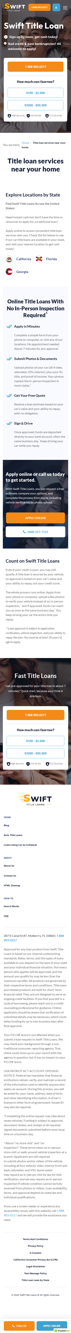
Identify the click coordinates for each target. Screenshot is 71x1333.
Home (25, 142)
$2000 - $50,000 (35, 105)
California (23, 259)
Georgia (22, 272)
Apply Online (51, 1325)
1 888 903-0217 (39, 7)
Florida (51, 259)
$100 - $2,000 (35, 93)
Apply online (35, 518)
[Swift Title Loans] (13, 7)
